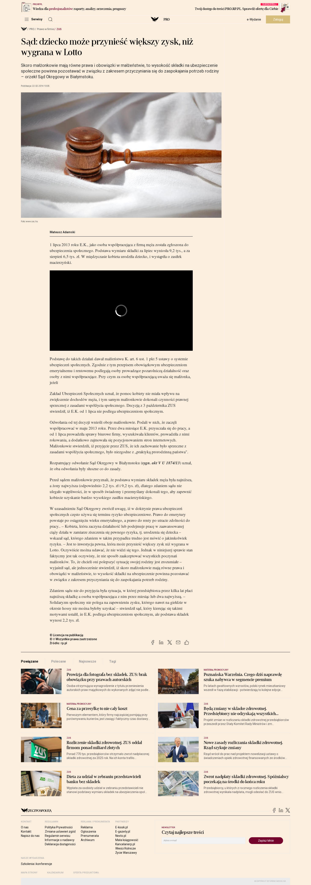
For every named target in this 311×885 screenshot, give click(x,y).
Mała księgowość (126, 840)
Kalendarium (55, 872)
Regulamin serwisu (57, 835)
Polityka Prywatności (59, 827)
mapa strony (29, 872)
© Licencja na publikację (67, 635)
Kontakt (26, 831)
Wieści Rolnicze (125, 848)
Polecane (58, 661)
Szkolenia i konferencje (36, 864)
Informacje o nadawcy (59, 840)
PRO (167, 19)
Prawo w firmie (45, 29)
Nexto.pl (120, 835)
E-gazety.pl (122, 831)
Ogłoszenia (88, 831)
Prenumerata (90, 835)
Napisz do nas (30, 835)
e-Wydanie (254, 19)
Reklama (87, 827)
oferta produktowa (86, 872)
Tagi (112, 661)
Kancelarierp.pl (125, 844)
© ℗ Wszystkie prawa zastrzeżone (73, 639)
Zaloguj (278, 19)
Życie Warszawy (126, 852)
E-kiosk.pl (121, 827)
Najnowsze (87, 661)
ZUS (59, 29)
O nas (25, 827)
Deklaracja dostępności (60, 844)
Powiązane (29, 661)
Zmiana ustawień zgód (60, 831)
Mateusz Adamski (62, 232)
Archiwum (88, 840)
